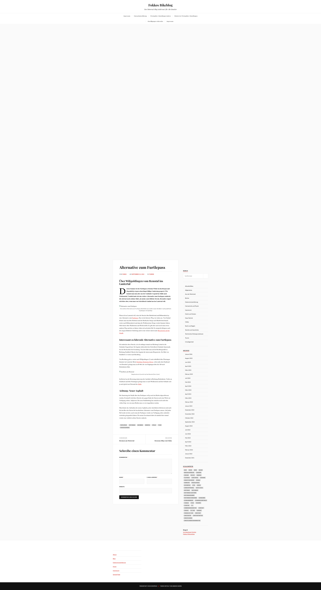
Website (122, 486)
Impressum (127, 16)
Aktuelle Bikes (189, 286)
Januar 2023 (188, 406)
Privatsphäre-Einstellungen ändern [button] (160, 16)
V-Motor (186, 505)
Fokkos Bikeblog (160, 5)
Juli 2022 (187, 430)
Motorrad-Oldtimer (190, 492)
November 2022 (189, 414)
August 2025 (189, 358)
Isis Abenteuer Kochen (189, 532)
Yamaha (199, 510)
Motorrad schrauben (190, 497)
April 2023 (188, 394)
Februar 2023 (189, 402)
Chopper (198, 472)
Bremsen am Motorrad (126, 441)
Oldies (187, 322)
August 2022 (189, 426)
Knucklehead (195, 482)
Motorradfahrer (189, 495)
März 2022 (188, 446)
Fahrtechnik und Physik (192, 306)
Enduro (199, 475)
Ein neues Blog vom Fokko (163, 441)
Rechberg (140, 425)
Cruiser (186, 475)
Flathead (187, 477)
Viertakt (201, 507)
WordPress (153, 586)
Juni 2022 (188, 434)
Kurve (199, 485)
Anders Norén (177, 586)
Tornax (186, 502)
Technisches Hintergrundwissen (194, 334)
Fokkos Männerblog (189, 534)
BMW (195, 470)
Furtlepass (135, 318)
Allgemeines (188, 290)
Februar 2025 (189, 374)
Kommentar (123, 457)
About (115, 554)
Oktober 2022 (189, 418)
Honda (198, 480)
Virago (186, 510)
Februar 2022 (189, 450)
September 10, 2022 (138, 274)
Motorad (187, 490)
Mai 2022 (188, 438)
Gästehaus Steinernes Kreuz (144, 362)
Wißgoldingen (124, 427)
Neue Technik (189, 318)
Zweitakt (198, 513)
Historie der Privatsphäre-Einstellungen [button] (185, 16)
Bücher (187, 298)
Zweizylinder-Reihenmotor (192, 520)
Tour (159, 425)
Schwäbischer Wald (201, 500)
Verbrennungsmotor (190, 507)
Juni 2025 (188, 362)
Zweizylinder (188, 518)
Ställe (139, 384)
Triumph (198, 502)
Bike (185, 470)
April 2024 (188, 386)
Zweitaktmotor (198, 515)
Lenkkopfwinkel (189, 487)
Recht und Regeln (190, 326)
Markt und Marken (190, 314)
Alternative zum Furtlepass (142, 267)
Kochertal (187, 485)
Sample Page (116, 574)
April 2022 (188, 442)
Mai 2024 (188, 382)
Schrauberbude (188, 500)
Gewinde (202, 477)
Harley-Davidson (189, 480)
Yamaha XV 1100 (188, 513)
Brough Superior (189, 472)
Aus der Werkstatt (190, 294)
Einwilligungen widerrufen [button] (155, 21)
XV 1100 (193, 510)
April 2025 (188, 366)
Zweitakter (187, 515)
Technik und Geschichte (192, 330)
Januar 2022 (188, 454)
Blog (114, 558)
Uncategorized (189, 342)
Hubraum (187, 482)
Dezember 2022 (189, 410)
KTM (194, 485)
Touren (151, 274)
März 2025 (188, 370)
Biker (190, 470)
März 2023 (188, 398)
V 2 (192, 505)
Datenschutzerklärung (140, 16)
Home (114, 566)
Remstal (147, 425)
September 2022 (190, 422)
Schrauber (202, 497)
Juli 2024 (187, 378)
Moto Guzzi (199, 487)
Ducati (193, 475)
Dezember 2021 (189, 458)
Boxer (200, 470)
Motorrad (132, 425)
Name (121, 477)
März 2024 (188, 390)
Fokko (124, 274)
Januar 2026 (188, 354)
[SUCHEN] (205, 276)
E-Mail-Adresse (152, 477)
